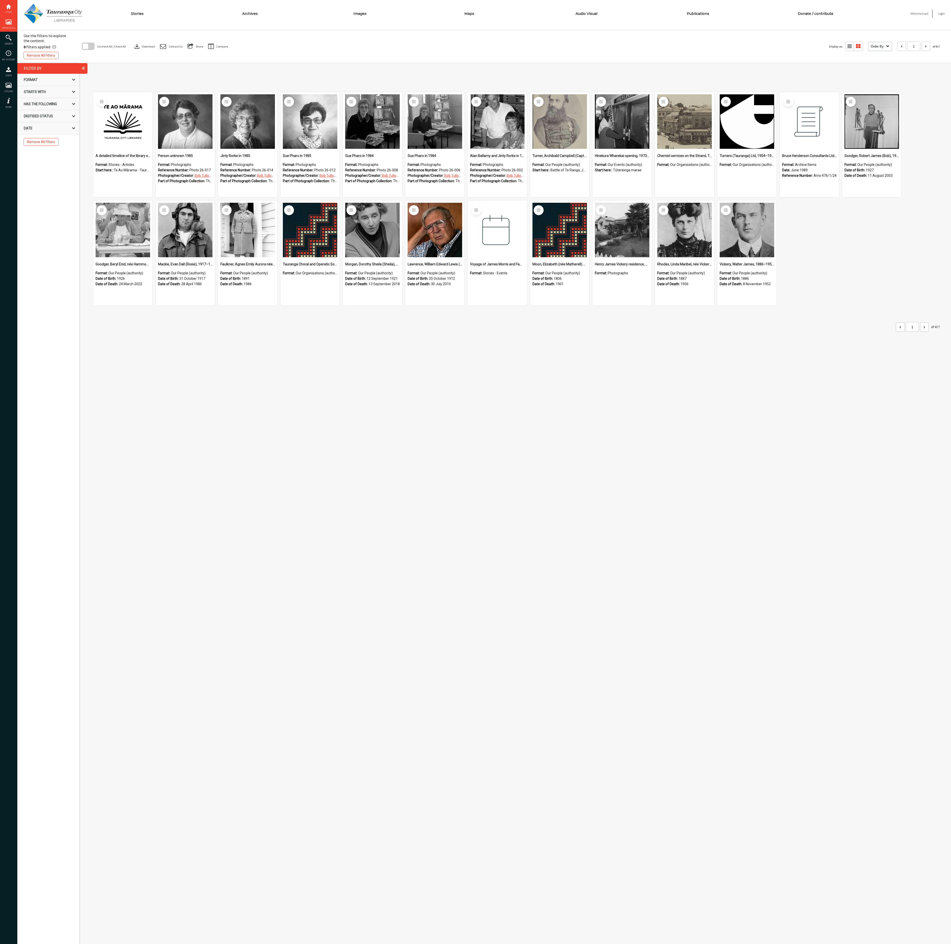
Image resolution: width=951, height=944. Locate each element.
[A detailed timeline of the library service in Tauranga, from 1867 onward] (123, 121)
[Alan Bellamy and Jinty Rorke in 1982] (497, 121)
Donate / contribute (815, 13)
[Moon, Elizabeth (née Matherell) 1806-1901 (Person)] (559, 230)
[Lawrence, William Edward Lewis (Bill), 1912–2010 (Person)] (435, 230)
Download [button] (144, 46)
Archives (250, 13)
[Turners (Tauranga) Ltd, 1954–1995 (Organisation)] (747, 121)
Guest (925, 13)
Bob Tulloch (204, 176)
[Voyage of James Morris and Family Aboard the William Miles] (497, 230)
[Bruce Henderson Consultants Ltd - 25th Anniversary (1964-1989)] (809, 121)
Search (8, 43)
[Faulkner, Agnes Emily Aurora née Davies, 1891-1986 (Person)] (247, 230)
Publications (698, 13)
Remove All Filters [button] (41, 55)
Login (8, 75)
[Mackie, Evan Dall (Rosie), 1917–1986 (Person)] (185, 230)
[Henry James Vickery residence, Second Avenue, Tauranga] (622, 230)
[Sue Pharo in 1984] (372, 121)
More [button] (8, 107)
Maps (469, 13)
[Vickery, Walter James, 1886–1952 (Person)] (747, 230)
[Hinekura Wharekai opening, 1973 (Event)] (622, 121)
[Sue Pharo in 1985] (310, 121)
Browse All (8, 27)
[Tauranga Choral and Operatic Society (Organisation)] (310, 230)
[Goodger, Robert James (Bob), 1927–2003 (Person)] (872, 121)
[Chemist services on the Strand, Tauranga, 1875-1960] (684, 121)
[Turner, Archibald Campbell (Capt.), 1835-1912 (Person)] (559, 121)
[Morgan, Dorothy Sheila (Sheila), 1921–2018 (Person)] (372, 230)
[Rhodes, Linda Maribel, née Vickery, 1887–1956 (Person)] (684, 230)
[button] (171, 46)
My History (8, 59)
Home (8, 12)
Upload (8, 91)
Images (360, 13)
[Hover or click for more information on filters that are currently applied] (54, 46)
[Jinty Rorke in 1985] (247, 121)
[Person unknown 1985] (185, 121)
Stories (137, 13)
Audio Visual (586, 13)
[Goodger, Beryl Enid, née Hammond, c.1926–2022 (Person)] (123, 230)
